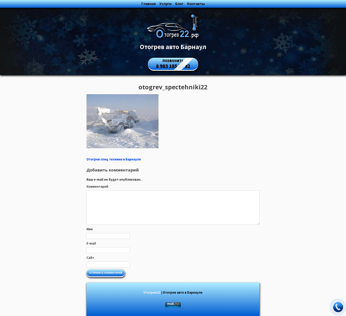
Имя (89, 229)
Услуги (165, 3)
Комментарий (97, 186)
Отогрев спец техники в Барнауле (113, 159)
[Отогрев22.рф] (173, 39)
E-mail (91, 243)
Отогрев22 (151, 292)
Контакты (196, 3)
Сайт (90, 257)
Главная (148, 3)
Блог (179, 3)
